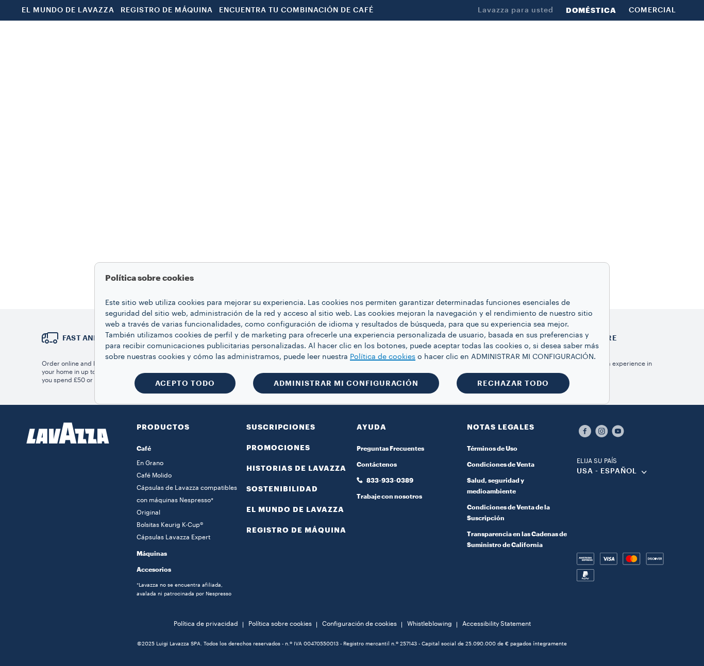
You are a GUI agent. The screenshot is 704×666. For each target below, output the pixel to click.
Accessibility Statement (496, 624)
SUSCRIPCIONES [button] (264, 37)
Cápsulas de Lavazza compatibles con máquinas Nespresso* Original (187, 500)
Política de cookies (382, 357)
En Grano (150, 463)
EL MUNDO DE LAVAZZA (68, 10)
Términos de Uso (492, 449)
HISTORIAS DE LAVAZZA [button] (437, 37)
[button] (591, 37)
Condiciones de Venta (500, 465)
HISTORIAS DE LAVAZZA (296, 468)
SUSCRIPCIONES (280, 427)
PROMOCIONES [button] (343, 37)
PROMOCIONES (278, 447)
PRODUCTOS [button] (191, 37)
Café (144, 449)
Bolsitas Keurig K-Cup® (170, 525)
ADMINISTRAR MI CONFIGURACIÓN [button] (346, 383)
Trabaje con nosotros (389, 496)
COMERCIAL (652, 10)
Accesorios (154, 570)
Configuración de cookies (359, 624)
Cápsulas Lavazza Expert (173, 537)
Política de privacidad (206, 624)
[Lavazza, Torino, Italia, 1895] (63, 37)
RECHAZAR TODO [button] (513, 383)
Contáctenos (377, 465)
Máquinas (152, 554)
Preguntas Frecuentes (390, 449)
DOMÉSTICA (591, 10)
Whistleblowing (429, 624)
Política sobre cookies (280, 624)
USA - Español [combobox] (607, 471)
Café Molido (154, 475)
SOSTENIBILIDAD (282, 488)
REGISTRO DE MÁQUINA (167, 10)
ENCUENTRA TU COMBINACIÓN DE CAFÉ (296, 10)
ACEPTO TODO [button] (185, 383)
